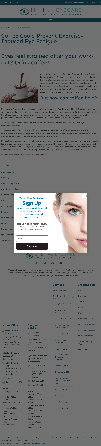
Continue (32, 246)
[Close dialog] (84, 196)
